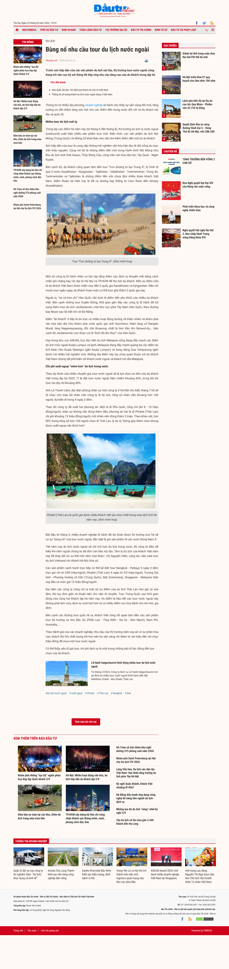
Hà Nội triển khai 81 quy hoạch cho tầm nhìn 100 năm (198, 78)
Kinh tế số (161, 30)
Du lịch (50, 41)
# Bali (128, 693)
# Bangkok (116, 693)
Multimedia (29, 30)
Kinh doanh (69, 30)
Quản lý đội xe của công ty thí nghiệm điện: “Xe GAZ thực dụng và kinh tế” (28, 874)
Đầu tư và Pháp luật (183, 30)
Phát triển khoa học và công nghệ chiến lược (198, 208)
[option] (29, 863)
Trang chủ (18, 930)
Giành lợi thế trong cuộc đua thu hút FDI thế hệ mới (198, 55)
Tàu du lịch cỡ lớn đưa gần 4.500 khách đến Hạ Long (135, 821)
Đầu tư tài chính (141, 30)
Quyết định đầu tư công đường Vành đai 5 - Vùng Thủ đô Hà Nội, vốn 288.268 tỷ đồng (198, 128)
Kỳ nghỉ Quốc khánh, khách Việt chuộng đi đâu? (134, 785)
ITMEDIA (207, 930)
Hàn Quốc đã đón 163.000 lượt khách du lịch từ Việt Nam (80, 90)
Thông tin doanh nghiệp (31, 841)
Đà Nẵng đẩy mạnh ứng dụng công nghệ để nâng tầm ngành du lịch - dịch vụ (135, 798)
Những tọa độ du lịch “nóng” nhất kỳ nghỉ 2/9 (137, 810)
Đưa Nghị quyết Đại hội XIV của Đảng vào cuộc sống (197, 184)
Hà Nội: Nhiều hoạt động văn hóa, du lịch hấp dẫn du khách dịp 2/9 (27, 105)
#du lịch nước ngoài (56, 693)
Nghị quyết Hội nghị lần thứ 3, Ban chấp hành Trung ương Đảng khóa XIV (198, 234)
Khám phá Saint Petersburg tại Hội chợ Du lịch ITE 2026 (136, 760)
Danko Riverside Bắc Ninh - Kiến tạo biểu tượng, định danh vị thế (97, 874)
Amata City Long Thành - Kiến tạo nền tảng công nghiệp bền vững (61, 874)
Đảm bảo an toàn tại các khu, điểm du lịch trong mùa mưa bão (27, 139)
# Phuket (90, 693)
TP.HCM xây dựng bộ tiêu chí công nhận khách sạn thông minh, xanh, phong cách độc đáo (85, 818)
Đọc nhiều (170, 45)
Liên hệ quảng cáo (50, 930)
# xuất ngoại (75, 693)
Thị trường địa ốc (116, 30)
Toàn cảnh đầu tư (90, 30)
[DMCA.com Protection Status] (205, 919)
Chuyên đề (170, 151)
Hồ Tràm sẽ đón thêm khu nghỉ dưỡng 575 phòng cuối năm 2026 (27, 193)
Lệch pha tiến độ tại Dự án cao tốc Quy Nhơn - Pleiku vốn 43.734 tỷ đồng (197, 104)
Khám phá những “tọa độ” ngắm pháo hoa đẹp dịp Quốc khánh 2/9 (26, 71)
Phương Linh (51, 60)
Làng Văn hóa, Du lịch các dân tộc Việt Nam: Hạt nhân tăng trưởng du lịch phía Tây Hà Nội (136, 773)
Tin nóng (27, 42)
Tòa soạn (31, 930)
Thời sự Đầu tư (49, 30)
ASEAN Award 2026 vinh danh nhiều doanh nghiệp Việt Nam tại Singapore (165, 874)
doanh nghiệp (94, 105)
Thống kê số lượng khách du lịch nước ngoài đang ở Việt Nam (82, 94)
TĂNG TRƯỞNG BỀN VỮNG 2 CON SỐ (198, 161)
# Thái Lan (102, 693)
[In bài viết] (146, 60)
